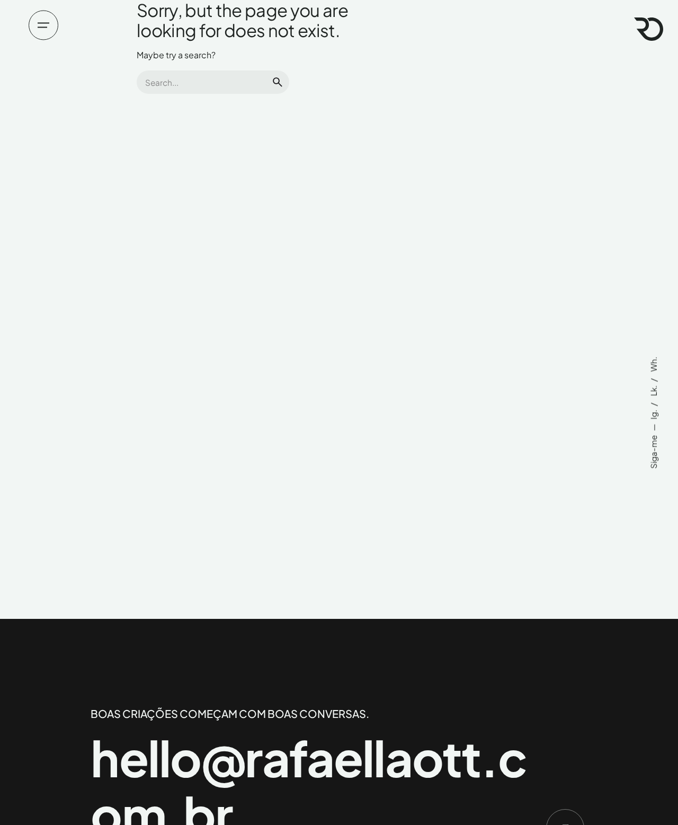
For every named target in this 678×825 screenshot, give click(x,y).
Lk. (653, 390)
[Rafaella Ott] (648, 29)
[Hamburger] (43, 25)
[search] (277, 82)
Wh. (653, 364)
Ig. (653, 413)
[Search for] (213, 82)
